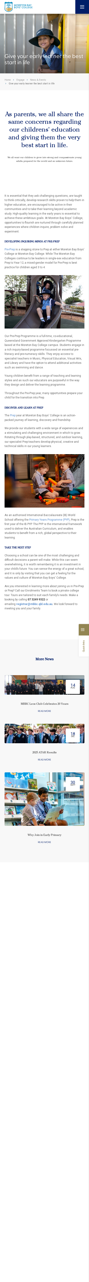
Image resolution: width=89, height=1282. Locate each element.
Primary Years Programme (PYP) (49, 519)
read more (44, 711)
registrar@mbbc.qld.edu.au (34, 604)
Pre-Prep (10, 249)
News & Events (38, 79)
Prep (12, 415)
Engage (20, 79)
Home (8, 79)
